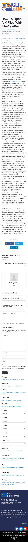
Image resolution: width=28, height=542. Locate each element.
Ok (14, 539)
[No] (26, 536)
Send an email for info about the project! (12, 450)
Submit (4, 373)
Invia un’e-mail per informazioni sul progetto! (13, 467)
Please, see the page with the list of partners (13, 379)
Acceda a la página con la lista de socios (12, 386)
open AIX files (16, 81)
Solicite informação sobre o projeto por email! (13, 475)
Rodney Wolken (14, 283)
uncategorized (7, 40)
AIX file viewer (14, 239)
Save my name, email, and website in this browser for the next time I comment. (14, 367)
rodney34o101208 (21, 38)
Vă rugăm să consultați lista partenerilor (12, 406)
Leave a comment (17, 40)
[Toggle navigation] (24, 7)
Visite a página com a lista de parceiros (11, 400)
